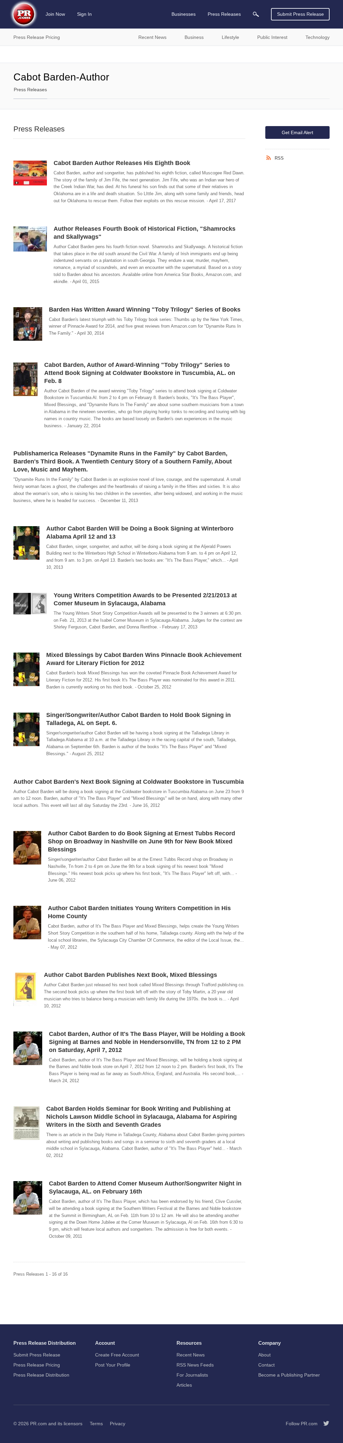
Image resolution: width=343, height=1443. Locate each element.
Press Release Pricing (36, 1365)
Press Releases (30, 89)
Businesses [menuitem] (184, 14)
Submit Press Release (300, 14)
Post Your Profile (112, 1365)
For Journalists (192, 1375)
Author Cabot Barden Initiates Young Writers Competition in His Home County (139, 912)
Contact (266, 1365)
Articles (184, 1385)
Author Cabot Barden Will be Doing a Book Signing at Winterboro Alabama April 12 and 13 (139, 532)
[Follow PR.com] (324, 1423)
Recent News (191, 1354)
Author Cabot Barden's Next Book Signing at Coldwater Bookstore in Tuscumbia (128, 781)
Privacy (117, 1423)
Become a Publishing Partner (289, 1375)
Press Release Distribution (41, 1375)
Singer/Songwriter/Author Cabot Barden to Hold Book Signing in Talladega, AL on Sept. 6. (138, 719)
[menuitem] (256, 14)
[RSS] (270, 158)
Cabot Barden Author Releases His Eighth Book (122, 163)
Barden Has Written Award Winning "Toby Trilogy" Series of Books (145, 309)
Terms (96, 1423)
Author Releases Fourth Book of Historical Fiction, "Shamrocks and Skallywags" (144, 232)
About (264, 1354)
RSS (279, 158)
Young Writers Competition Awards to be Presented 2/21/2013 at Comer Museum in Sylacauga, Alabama (145, 599)
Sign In (84, 14)
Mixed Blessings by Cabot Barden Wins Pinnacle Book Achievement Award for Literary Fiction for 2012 (144, 659)
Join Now (55, 14)
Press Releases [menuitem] (224, 14)
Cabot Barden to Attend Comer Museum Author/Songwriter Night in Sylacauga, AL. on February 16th (145, 1187)
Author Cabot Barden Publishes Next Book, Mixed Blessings (130, 975)
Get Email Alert (297, 132)
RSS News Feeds (195, 1365)
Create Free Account (117, 1354)
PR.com (38, 1423)
